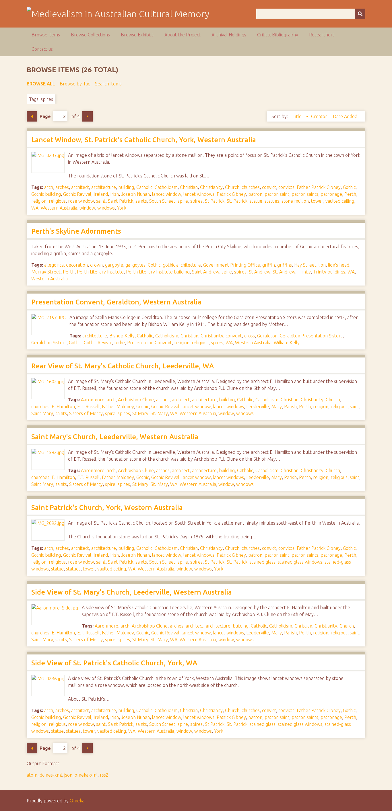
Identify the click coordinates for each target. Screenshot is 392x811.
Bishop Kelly (122, 335)
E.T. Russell (88, 406)
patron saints (305, 194)
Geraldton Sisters (49, 342)
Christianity (211, 187)
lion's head (338, 264)
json (68, 774)
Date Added (345, 116)
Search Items (108, 83)
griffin (268, 264)
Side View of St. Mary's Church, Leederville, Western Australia (131, 592)
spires (196, 201)
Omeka (77, 800)
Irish (114, 194)
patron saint (277, 194)
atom (32, 774)
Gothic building (46, 194)
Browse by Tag (75, 83)
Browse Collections (90, 34)
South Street (162, 201)
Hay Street (305, 264)
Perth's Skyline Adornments (76, 231)
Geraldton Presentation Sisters (311, 335)
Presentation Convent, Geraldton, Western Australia (116, 302)
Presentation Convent (149, 342)
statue (256, 201)
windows (106, 207)
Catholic (144, 187)
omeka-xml (86, 774)
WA (34, 207)
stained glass (262, 561)
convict (269, 187)
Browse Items (46, 34)
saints (141, 201)
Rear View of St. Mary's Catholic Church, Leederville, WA (122, 366)
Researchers (322, 34)
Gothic (349, 187)
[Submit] (360, 14)
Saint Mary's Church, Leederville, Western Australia (114, 437)
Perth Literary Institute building (158, 271)
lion (322, 264)
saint (101, 201)
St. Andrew (284, 271)
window (87, 207)
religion (38, 201)
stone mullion (295, 201)
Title (297, 116)
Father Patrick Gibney (319, 187)
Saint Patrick (120, 201)
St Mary (140, 413)
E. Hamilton (63, 406)
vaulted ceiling (339, 201)
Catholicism (166, 187)
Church (232, 187)
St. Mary (159, 413)
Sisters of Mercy (86, 413)
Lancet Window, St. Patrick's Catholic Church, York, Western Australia (143, 140)
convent (234, 335)
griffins (284, 264)
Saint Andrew (205, 271)
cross (249, 335)
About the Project (182, 34)
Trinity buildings (329, 271)
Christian (189, 187)
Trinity (304, 271)
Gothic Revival (77, 194)
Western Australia (59, 207)
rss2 (104, 774)
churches (251, 187)
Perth (350, 194)
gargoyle (114, 264)
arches (62, 187)
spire (183, 201)
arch (48, 187)
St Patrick (214, 201)
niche (119, 342)
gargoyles (135, 264)
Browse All (41, 83)
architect (80, 187)
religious (57, 201)
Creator (319, 116)
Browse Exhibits (137, 34)
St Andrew (259, 271)
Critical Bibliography (277, 34)
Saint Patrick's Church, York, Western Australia (107, 507)
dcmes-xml (51, 774)
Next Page (87, 116)
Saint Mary (42, 413)
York (121, 207)
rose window (81, 201)
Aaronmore (92, 399)
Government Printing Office (231, 264)
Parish (290, 406)
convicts (286, 187)
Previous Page (32, 116)
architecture (103, 187)
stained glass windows (300, 561)
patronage (331, 194)
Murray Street (46, 271)
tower (317, 201)
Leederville (257, 406)
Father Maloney (118, 406)
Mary (276, 406)
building (126, 187)
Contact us (42, 49)
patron (255, 194)
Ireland (101, 194)
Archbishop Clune (136, 399)
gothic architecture (182, 264)
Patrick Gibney (231, 194)
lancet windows (198, 194)
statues (272, 201)
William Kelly (287, 342)
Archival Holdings (228, 34)
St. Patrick (237, 201)
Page (45, 116)
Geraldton (267, 335)
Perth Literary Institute (100, 271)
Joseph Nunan (135, 194)
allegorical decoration (66, 264)
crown (96, 264)
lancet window (166, 194)
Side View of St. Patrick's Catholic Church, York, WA (114, 663)
